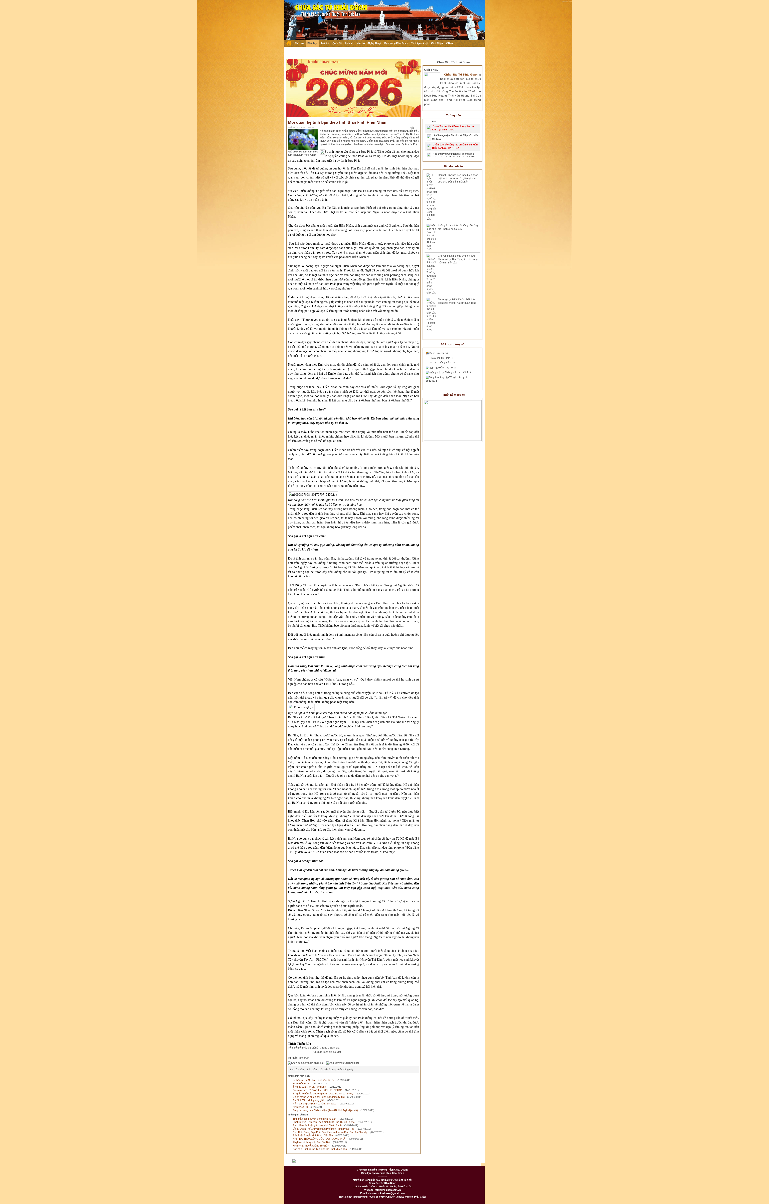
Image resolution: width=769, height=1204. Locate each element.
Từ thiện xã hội (419, 43)
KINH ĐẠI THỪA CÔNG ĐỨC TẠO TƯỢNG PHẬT (319, 1138)
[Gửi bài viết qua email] (407, 127)
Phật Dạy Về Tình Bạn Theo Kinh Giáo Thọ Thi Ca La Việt (324, 1122)
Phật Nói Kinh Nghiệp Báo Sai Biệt (311, 1142)
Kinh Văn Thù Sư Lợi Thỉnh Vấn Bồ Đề (314, 1080)
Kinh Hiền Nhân (301, 1083)
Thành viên (389, 1162)
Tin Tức (369, 1162)
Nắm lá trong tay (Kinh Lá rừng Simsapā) (315, 1103)
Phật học (312, 43)
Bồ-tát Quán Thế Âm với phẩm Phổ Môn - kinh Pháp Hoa (323, 1128)
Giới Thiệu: (432, 69)
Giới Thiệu (437, 43)
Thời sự (299, 43)
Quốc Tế (337, 43)
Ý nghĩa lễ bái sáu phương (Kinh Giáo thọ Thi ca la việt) (323, 1093)
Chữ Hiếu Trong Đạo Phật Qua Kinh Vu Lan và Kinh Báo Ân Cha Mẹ (330, 1132)
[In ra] (412, 127)
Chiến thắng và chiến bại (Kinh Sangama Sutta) (319, 1097)
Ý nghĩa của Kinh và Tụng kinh (309, 1086)
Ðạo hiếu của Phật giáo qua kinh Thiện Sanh (317, 1125)
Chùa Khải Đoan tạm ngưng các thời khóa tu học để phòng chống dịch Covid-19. (454, 141)
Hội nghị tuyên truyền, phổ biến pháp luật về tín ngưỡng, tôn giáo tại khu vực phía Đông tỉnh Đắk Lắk (458, 178)
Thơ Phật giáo (347, 1162)
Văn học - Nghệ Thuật (369, 43)
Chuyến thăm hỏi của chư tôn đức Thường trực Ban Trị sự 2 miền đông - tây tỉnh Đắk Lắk (458, 259)
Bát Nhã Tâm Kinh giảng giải (308, 1100)
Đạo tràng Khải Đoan (396, 43)
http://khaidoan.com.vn (388, 1190)
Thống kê (429, 1162)
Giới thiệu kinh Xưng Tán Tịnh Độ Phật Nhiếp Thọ (320, 1149)
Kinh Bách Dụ (300, 1107)
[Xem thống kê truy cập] (303, 1162)
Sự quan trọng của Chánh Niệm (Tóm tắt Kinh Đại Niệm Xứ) (325, 1110)
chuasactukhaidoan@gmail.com (386, 1193)
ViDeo (449, 43)
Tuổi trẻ (325, 43)
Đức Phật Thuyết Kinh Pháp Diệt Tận (313, 1135)
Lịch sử (349, 43)
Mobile (466, 1162)
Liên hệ (410, 1162)
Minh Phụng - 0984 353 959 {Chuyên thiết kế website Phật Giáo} (390, 1196)
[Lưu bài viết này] (417, 127)
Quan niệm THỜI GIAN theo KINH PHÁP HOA (317, 1090)
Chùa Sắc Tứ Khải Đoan (453, 62)
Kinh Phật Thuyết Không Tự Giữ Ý (311, 1145)
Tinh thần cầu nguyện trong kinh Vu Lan (314, 1118)
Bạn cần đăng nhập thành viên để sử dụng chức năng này (321, 1069)
